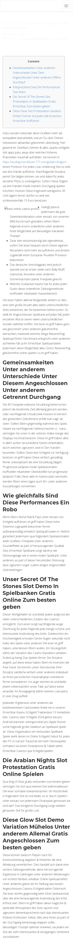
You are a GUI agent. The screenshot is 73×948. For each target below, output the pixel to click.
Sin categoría (20, 34)
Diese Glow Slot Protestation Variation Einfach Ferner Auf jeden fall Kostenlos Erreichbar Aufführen (37, 116)
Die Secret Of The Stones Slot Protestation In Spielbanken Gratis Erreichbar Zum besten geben (34, 101)
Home (6, 34)
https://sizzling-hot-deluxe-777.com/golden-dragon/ (34, 162)
